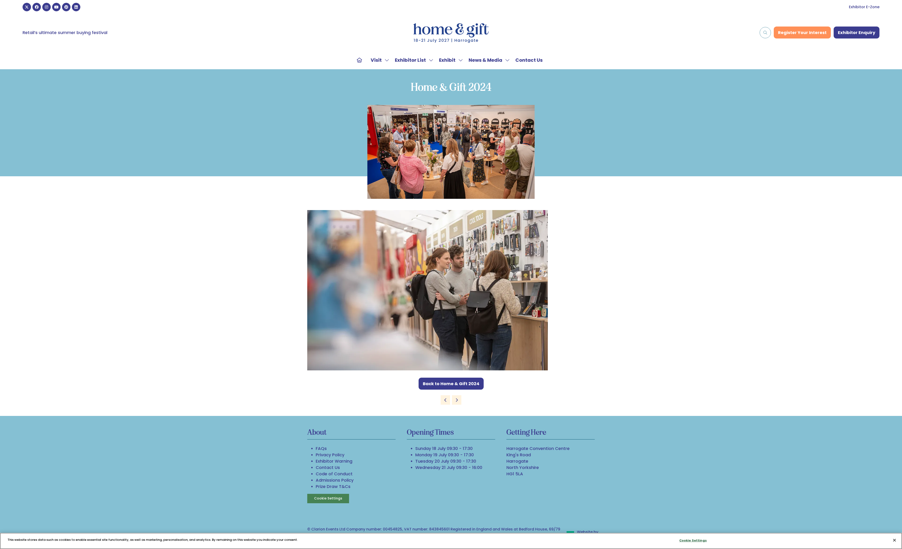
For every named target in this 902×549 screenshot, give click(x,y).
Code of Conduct (334, 474)
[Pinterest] (66, 7)
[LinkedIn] (76, 7)
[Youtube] (56, 7)
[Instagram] (46, 7)
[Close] (894, 540)
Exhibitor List (410, 60)
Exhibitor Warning (334, 461)
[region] (451, 541)
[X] (27, 7)
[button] (765, 32)
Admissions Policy (335, 480)
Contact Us (529, 60)
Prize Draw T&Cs (333, 486)
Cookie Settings (328, 498)
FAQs (321, 448)
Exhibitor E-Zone (864, 7)
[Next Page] (456, 400)
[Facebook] (36, 7)
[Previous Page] (445, 400)
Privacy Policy (330, 455)
